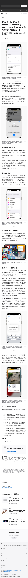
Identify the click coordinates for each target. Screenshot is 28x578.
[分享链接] (10, 39)
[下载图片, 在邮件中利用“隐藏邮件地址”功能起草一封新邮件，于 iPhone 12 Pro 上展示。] (25, 346)
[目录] (26, 10)
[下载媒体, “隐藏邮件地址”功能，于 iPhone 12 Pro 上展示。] (25, 141)
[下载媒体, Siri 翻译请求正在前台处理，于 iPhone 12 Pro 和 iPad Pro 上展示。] (25, 262)
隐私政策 (2, 576)
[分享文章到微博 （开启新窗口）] (5, 39)
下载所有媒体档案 (11, 451)
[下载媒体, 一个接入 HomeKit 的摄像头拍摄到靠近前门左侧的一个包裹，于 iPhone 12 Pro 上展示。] (25, 400)
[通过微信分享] (3, 39)
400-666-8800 (7, 571)
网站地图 (18, 576)
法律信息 (14, 576)
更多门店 (19, 570)
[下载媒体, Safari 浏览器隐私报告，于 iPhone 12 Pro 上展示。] (25, 77)
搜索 (25, 13)
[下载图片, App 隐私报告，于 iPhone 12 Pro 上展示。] (25, 222)
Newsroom (4, 13)
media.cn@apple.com (7, 487)
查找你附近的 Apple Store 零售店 (11, 570)
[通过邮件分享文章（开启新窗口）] (8, 39)
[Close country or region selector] (26, 1)
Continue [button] (24, 5)
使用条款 (6, 576)
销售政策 (10, 576)
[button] (10, 6)
